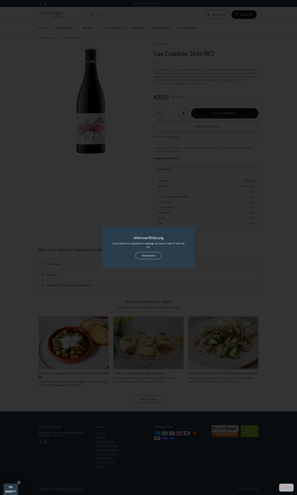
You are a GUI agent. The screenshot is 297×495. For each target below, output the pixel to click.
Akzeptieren (148, 255)
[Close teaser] (19, 482)
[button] (10, 489)
